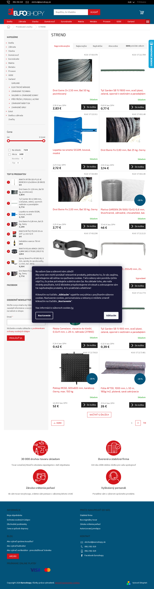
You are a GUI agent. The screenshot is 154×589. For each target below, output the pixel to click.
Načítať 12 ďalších (99, 414)
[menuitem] (9, 21)
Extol (10, 111)
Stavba (11, 51)
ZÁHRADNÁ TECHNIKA (20, 91)
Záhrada (12, 47)
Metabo (11, 67)
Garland (11, 79)
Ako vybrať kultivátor (16, 546)
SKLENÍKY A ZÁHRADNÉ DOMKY (24, 95)
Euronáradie (13, 59)
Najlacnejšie (81, 46)
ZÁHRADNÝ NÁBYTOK (20, 103)
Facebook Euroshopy (94, 555)
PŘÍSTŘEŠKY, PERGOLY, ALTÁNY (25, 99)
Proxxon (12, 71)
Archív (13, 556)
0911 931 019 (90, 546)
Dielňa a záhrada (15, 115)
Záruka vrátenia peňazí (90, 524)
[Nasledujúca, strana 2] (138, 423)
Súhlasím (111, 315)
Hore (59, 423)
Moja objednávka (14, 515)
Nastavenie (44, 315)
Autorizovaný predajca (90, 528)
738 (144, 422)
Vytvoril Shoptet (139, 582)
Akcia (17, 154)
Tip (15, 162)
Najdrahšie (97, 46)
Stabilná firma (86, 515)
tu (72, 308)
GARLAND (15, 83)
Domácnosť (13, 55)
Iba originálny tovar (88, 520)
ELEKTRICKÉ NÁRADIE (20, 87)
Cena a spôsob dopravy (17, 528)
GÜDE (10, 75)
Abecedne (113, 46)
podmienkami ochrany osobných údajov (26, 330)
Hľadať (94, 12)
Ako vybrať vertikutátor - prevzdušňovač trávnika (29, 550)
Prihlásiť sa (15, 338)
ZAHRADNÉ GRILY (18, 107)
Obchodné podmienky (17, 524)
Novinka (17, 158)
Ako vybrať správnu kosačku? (20, 541)
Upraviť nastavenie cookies (67, 582)
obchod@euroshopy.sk (95, 542)
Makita (11, 63)
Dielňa (11, 42)
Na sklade (20, 150)
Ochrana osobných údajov (18, 520)
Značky (11, 119)
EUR (130, 2)
